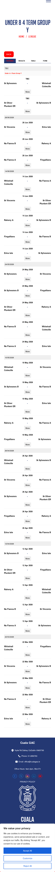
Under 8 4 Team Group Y (13, 73)
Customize (27, 858)
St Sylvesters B (43, 102)
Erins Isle (46, 127)
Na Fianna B (10, 143)
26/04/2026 (9, 450)
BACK (8, 54)
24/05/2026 (9, 264)
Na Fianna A (10, 159)
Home (22, 36)
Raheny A (46, 143)
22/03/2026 (9, 636)
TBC (6, 68)
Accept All (27, 850)
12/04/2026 (9, 543)
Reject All (27, 866)
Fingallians (45, 159)
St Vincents (9, 127)
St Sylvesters (10, 83)
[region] (27, 848)
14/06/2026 (9, 171)
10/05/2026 (9, 357)
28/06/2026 (9, 117)
